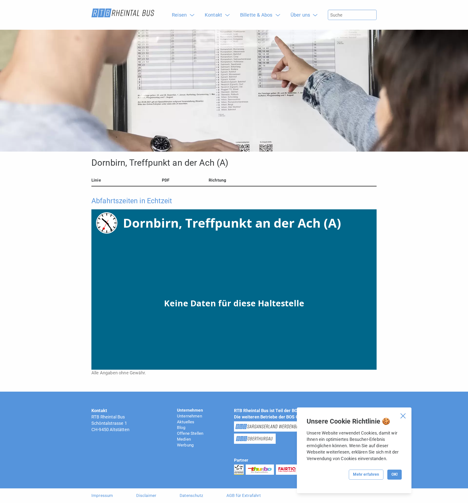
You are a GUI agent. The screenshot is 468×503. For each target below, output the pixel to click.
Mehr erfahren (366, 474)
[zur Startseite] (122, 13)
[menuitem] (181, 15)
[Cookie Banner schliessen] (403, 415)
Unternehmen (190, 410)
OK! (394, 474)
